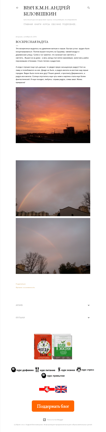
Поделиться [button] (20, 284)
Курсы (46, 24)
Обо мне (56, 24)
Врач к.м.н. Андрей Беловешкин (47, 11)
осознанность (29, 287)
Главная (28, 24)
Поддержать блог (53, 406)
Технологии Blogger (55, 420)
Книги (37, 24)
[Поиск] (88, 7)
